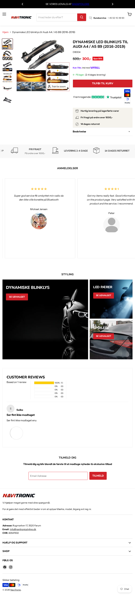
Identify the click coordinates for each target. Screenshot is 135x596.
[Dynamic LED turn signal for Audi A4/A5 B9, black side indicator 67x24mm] (7, 88)
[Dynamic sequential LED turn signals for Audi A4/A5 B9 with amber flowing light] (7, 66)
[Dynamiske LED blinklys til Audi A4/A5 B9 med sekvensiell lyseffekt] (7, 100)
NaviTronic (15, 589)
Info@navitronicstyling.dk (23, 529)
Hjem (5, 32)
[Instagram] (10, 567)
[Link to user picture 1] (16, 433)
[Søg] (81, 17)
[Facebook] (4, 567)
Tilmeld (98, 476)
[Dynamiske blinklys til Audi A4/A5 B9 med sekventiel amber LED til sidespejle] (7, 55)
